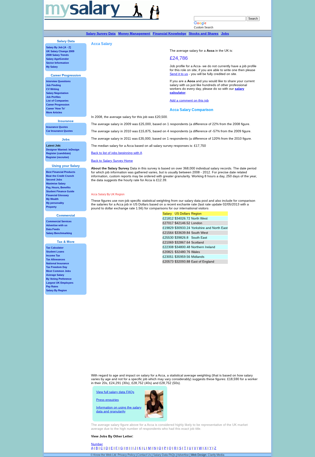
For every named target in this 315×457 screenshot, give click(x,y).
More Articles (54, 112)
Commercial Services (58, 221)
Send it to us (179, 74)
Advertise (183, 455)
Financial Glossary (57, 195)
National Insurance (57, 263)
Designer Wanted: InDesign (62, 149)
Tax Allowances (55, 259)
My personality (55, 202)
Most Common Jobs (58, 271)
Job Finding (53, 85)
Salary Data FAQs (164, 455)
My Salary (52, 66)
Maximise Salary (55, 183)
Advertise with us (56, 225)
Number (97, 444)
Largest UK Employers (59, 282)
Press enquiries (107, 400)
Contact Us (144, 455)
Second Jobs (54, 179)
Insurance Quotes (57, 127)
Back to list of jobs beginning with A (116, 153)
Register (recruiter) (57, 157)
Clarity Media (216, 455)
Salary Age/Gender (57, 58)
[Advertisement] (131, 81)
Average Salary (55, 275)
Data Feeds (53, 229)
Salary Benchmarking (59, 233)
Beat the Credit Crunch (60, 175)
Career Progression (57, 104)
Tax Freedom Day (56, 267)
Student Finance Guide (60, 191)
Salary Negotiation (57, 93)
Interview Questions (58, 81)
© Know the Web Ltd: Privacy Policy (113, 455)
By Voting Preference (58, 278)
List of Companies (57, 100)
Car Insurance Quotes (59, 130)
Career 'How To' (55, 108)
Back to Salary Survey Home (112, 160)
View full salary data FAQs (115, 392)
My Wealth (52, 199)
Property (51, 206)
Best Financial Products (60, 172)
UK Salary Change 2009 (60, 51)
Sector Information (57, 62)
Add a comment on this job (189, 100)
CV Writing (52, 89)
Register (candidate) (58, 153)
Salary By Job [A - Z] (58, 47)
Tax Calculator (54, 247)
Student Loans (55, 251)
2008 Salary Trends (57, 55)
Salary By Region (56, 290)
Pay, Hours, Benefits (58, 187)
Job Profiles (53, 97)
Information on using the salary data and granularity (118, 409)
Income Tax (53, 255)
